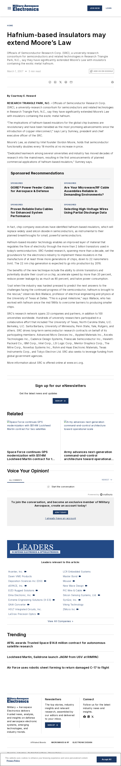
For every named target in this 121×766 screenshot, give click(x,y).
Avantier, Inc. (15, 571)
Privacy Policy (13, 761)
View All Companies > (60, 621)
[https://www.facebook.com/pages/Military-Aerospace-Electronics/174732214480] (84, 716)
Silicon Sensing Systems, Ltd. (80, 595)
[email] (71, 82)
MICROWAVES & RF (60, 742)
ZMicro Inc (69, 609)
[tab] (15, 480)
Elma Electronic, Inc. (19, 595)
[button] (9, 8)
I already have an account (60, 518)
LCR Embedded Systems (77, 571)
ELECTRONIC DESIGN (82, 742)
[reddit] (65, 82)
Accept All (106, 759)
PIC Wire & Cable (72, 590)
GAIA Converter (17, 604)
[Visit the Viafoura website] (106, 494)
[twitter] (60, 82)
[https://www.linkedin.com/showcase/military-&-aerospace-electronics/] (88, 716)
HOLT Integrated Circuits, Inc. (24, 609)
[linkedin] (55, 82)
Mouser (67, 581)
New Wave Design (73, 585)
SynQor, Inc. (70, 599)
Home (10, 25)
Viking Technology (73, 604)
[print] (112, 82)
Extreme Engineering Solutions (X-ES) (29, 599)
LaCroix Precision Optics (22, 614)
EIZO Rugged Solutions (21, 590)
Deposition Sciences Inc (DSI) (25, 581)
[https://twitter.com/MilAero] (92, 716)
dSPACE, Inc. (15, 585)
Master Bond (70, 576)
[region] (60, 487)
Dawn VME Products (20, 576)
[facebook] (49, 82)
